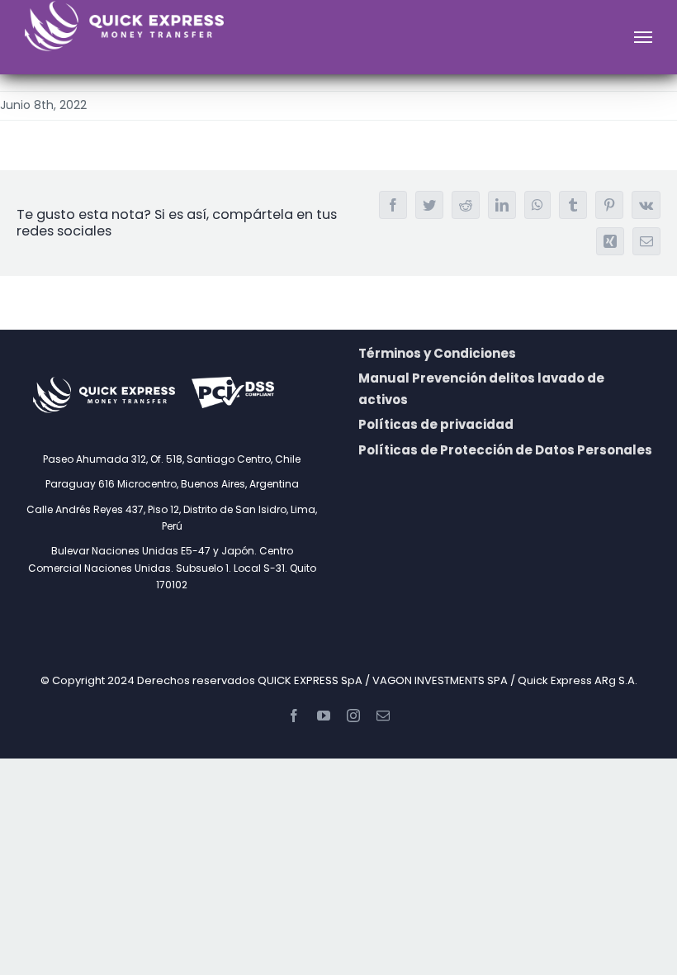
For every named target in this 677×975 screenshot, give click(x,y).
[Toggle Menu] (643, 37)
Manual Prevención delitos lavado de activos (481, 388)
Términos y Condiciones (437, 353)
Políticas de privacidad (436, 424)
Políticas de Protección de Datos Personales (505, 450)
